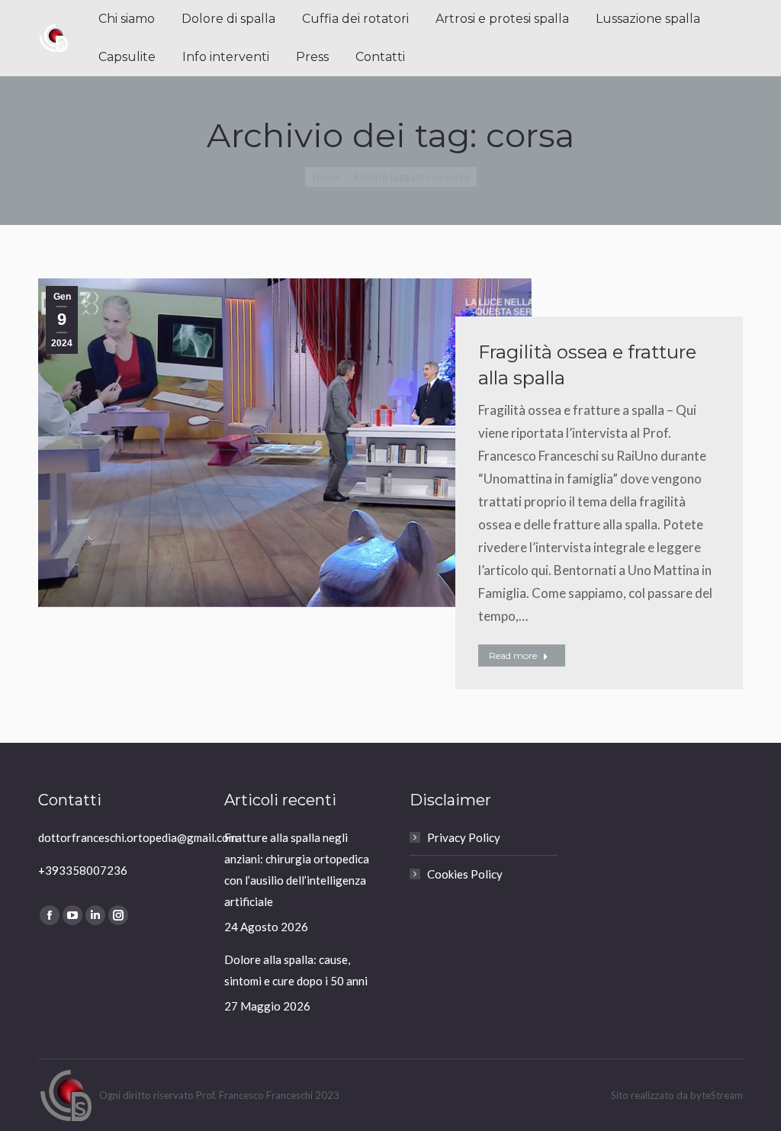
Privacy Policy (463, 837)
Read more (513, 655)
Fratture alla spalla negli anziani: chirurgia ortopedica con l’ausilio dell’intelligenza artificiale (296, 869)
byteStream (716, 1095)
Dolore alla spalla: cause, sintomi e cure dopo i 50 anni (296, 970)
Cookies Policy (465, 874)
